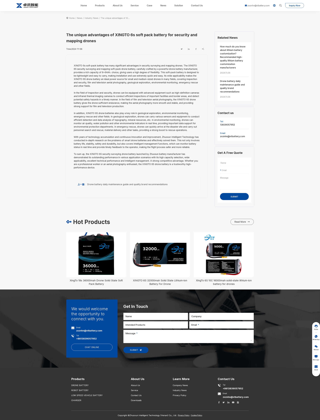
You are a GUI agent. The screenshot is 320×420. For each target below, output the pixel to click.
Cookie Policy (196, 415)
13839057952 (227, 124)
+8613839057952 (86, 338)
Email (194, 325)
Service (135, 5)
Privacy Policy (179, 395)
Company (196, 316)
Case (149, 5)
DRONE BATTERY (80, 385)
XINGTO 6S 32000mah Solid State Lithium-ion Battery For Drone (160, 282)
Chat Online (92, 347)
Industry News (91, 18)
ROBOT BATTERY (79, 390)
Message (130, 333)
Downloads (136, 400)
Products (100, 5)
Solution (178, 5)
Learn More (181, 379)
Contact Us (197, 5)
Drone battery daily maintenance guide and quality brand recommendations (127, 184)
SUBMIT (234, 196)
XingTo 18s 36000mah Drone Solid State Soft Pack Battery (96, 282)
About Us (117, 5)
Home (84, 5)
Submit (134, 350)
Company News (180, 385)
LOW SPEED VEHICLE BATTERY (87, 395)
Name (129, 316)
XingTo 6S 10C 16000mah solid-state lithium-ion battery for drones (224, 282)
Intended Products (135, 325)
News (163, 5)
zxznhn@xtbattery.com (257, 5)
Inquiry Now (294, 5)
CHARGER (76, 400)
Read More (242, 221)
